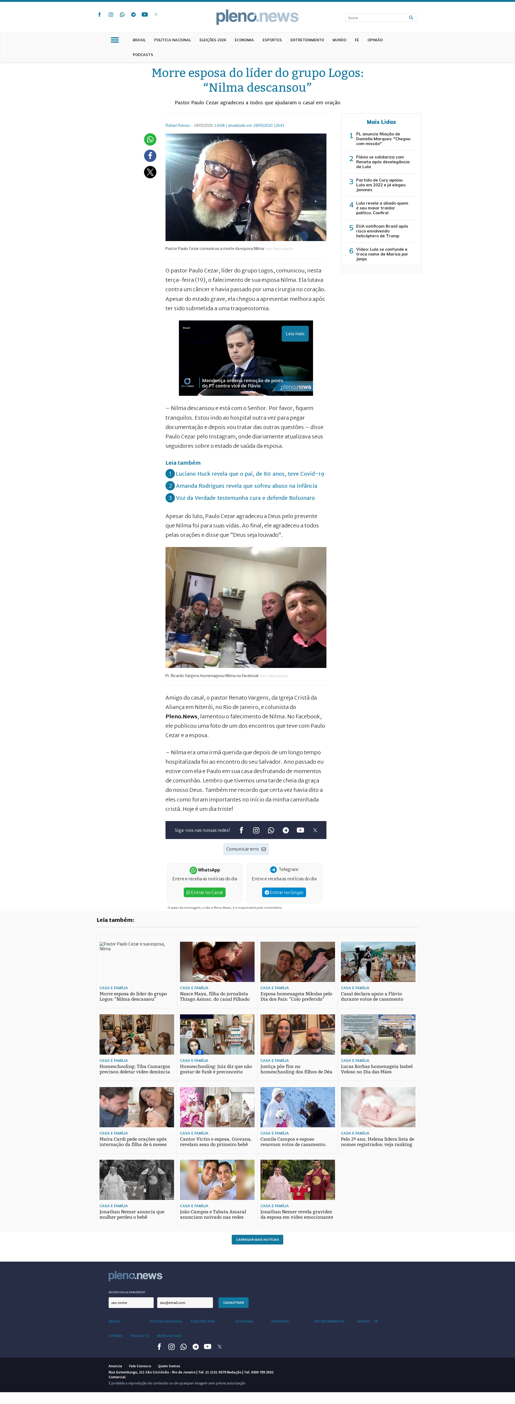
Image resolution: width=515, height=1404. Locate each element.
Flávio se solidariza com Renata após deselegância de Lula (383, 161)
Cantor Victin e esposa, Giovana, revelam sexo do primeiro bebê (216, 1141)
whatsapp (122, 14)
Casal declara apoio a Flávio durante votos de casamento (372, 996)
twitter (155, 14)
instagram (110, 14)
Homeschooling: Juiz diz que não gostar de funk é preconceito (216, 1069)
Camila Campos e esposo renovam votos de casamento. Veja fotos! (293, 1144)
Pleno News (257, 17)
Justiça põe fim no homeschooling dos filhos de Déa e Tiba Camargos (296, 1072)
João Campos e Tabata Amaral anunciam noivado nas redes (213, 1214)
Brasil (139, 40)
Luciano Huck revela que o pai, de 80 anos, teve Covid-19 (250, 473)
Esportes (272, 40)
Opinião (375, 40)
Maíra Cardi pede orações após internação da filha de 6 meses (133, 1141)
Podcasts (143, 55)
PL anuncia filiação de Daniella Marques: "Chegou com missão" (383, 138)
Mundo (339, 40)
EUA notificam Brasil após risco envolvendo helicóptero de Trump (382, 231)
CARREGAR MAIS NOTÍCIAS (257, 1239)
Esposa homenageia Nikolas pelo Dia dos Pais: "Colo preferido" (296, 996)
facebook (99, 14)
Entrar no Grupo (286, 892)
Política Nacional (172, 40)
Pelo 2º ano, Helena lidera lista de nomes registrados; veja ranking (377, 1141)
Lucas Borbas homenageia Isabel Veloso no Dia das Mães (377, 1069)
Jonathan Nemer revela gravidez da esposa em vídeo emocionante (296, 1214)
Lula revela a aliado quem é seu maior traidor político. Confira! (382, 208)
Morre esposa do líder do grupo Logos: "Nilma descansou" (133, 996)
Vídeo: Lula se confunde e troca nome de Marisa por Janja (382, 254)
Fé (357, 40)
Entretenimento (307, 40)
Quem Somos (169, 1366)
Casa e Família (114, 988)
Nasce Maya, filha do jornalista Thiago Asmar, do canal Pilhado (215, 996)
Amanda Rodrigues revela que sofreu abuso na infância (246, 485)
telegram (133, 14)
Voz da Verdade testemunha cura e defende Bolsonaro (245, 497)
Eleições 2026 (213, 40)
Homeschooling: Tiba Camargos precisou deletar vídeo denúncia (135, 1069)
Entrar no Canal (206, 892)
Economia (244, 40)
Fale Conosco (140, 1366)
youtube (144, 14)
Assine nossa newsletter (127, 1292)
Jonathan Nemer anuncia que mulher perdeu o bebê (132, 1214)
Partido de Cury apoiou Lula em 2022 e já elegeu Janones (381, 185)
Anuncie (115, 1366)
